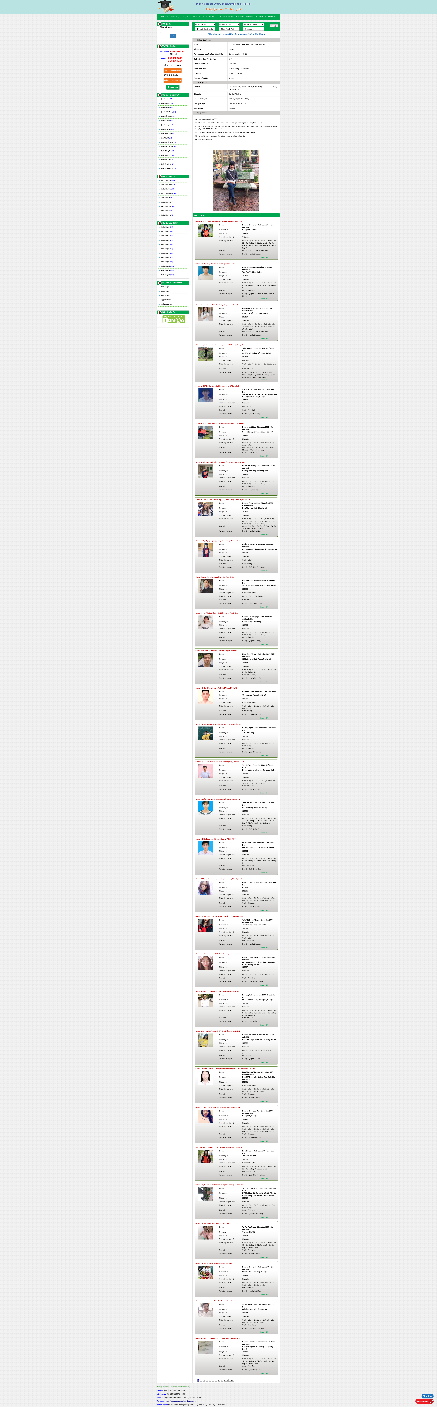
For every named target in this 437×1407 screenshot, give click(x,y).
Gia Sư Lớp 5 (167, 244)
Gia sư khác (200, 215)
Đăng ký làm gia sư (172, 80)
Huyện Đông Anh (167, 151)
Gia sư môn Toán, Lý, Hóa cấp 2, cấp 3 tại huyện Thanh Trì (216, 650)
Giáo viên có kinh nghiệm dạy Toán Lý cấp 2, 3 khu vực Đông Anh (219, 221)
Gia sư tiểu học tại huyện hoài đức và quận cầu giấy (214, 1263)
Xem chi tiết (264, 257)
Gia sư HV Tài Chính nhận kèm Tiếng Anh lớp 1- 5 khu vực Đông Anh (220, 462)
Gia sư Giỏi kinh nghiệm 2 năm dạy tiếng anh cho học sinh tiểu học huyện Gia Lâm (225, 1068)
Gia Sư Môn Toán (168, 184)
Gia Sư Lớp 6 (167, 249)
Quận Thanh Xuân (168, 133)
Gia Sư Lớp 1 (167, 227)
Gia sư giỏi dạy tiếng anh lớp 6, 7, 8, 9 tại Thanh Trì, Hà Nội (217, 688)
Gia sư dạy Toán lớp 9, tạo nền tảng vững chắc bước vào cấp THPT (219, 916)
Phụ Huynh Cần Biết (191, 17)
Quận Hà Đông (167, 120)
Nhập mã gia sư (166, 27)
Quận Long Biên (167, 129)
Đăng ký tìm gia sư (173, 70)
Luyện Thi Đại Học (166, 304)
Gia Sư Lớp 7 (167, 253)
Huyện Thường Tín (168, 168)
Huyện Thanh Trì (167, 164)
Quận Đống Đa (167, 107)
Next (226, 1380)
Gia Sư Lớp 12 (167, 275)
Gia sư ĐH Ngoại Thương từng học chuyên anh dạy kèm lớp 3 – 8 (219, 879)
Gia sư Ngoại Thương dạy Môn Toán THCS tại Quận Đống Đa (217, 991)
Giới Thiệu (175, 17)
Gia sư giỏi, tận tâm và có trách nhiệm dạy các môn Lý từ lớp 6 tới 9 (220, 1185)
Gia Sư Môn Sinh (167, 206)
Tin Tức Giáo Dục (226, 17)
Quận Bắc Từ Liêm (168, 142)
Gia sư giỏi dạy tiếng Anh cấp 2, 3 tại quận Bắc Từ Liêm (215, 264)
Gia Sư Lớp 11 (167, 270)
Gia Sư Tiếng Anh (168, 193)
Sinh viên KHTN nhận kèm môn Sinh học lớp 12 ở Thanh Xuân (218, 386)
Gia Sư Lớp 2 (167, 231)
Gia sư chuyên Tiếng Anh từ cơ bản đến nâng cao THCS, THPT (218, 799)
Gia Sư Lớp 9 (167, 262)
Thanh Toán (260, 17)
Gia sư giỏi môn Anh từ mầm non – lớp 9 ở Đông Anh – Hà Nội (218, 1107)
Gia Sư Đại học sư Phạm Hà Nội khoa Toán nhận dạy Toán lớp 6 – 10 (220, 762)
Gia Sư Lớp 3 (167, 236)
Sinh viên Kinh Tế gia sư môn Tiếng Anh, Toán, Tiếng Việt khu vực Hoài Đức (223, 500)
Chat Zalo (427, 1396)
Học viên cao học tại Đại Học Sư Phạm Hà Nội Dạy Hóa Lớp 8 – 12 (219, 1147)
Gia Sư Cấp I (165, 287)
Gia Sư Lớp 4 (167, 240)
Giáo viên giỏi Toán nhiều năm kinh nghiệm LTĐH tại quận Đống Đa (219, 345)
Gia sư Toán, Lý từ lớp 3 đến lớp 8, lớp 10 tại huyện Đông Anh (218, 305)
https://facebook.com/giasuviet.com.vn (180, 1401)
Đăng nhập (173, 87)
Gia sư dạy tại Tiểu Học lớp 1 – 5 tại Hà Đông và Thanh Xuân (217, 613)
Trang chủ (163, 17)
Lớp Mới (271, 17)
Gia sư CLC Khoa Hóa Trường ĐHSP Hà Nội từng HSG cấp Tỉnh (218, 1031)
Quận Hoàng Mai (167, 125)
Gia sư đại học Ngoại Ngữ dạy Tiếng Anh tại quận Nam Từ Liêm (218, 541)
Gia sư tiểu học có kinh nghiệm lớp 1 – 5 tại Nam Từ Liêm (216, 1301)
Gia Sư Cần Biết (209, 17)
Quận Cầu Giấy (167, 103)
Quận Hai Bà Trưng (168, 112)
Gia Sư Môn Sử (167, 211)
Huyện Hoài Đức (167, 155)
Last (231, 1380)
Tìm (173, 36)
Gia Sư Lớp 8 (167, 257)
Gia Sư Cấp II (165, 291)
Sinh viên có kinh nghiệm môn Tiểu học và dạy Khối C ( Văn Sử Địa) (220, 423)
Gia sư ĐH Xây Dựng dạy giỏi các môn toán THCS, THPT (215, 839)
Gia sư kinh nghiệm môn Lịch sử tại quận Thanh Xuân (215, 577)
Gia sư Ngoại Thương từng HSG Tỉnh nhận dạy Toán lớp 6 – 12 (218, 1338)
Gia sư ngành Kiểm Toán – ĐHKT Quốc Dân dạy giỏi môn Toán (218, 954)
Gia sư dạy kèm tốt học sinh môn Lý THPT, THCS (213, 1223)
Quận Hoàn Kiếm (167, 116)
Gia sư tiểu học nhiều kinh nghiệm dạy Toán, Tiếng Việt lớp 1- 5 (218, 724)
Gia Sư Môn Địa (167, 215)
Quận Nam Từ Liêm (168, 146)
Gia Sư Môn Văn (167, 189)
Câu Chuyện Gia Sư (244, 17)
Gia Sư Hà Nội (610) (170, 95)
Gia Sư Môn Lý (167, 197)
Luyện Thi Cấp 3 (166, 300)
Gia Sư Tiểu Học (168, 180)
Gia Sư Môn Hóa (167, 202)
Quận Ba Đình (166, 99)
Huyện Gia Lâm (167, 159)
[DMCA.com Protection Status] (174, 319)
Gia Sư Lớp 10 (167, 266)
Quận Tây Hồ (166, 138)
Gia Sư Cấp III (165, 295)
